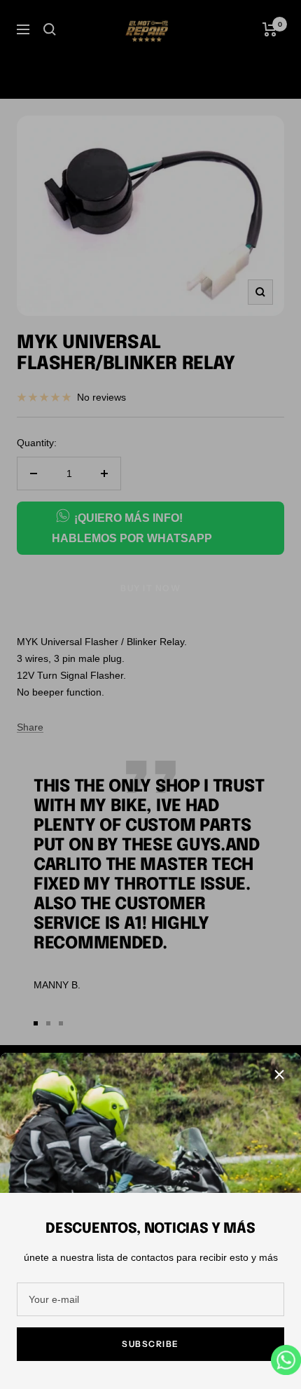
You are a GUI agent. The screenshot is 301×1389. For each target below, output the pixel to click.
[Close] (279, 1074)
